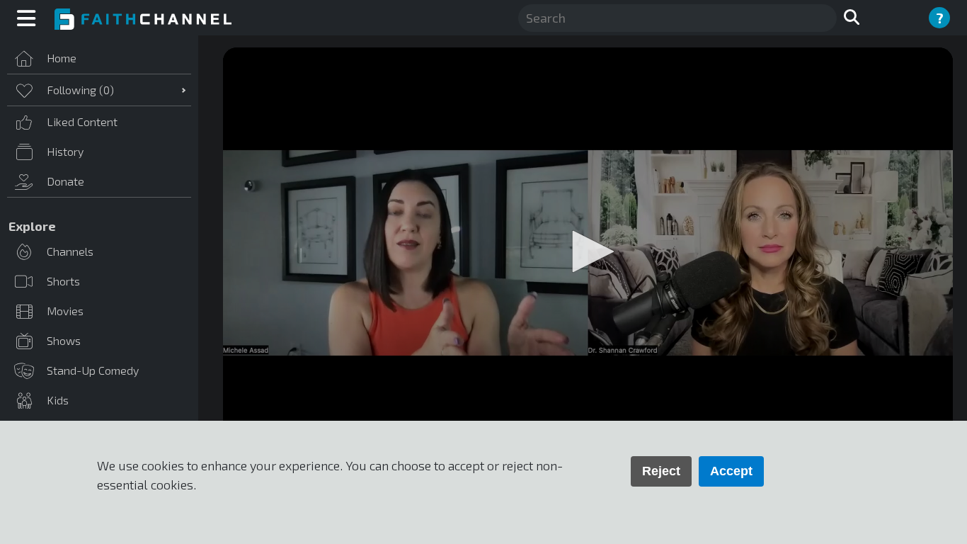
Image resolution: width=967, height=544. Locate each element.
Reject (661, 471)
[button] (588, 251)
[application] (588, 252)
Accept (731, 471)
